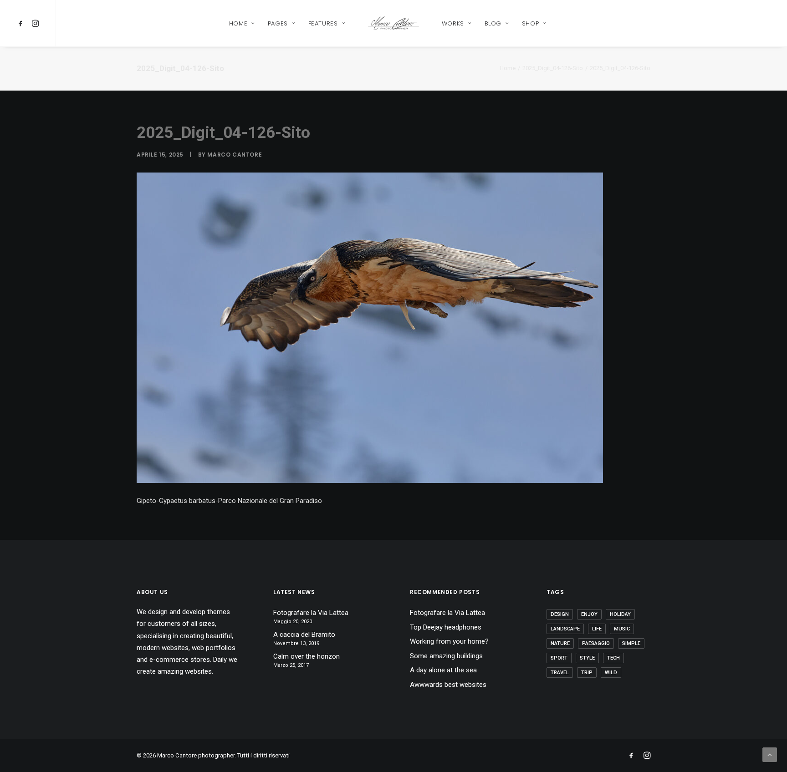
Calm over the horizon (306, 656)
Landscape (565, 629)
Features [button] (323, 23)
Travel (560, 673)
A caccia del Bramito (304, 634)
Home (508, 68)
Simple (631, 643)
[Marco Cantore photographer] (393, 23)
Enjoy (589, 614)
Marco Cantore (234, 154)
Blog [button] (493, 23)
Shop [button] (530, 23)
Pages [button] (278, 23)
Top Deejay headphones (445, 627)
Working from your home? (449, 641)
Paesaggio (596, 643)
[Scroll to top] (769, 754)
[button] (22, 23)
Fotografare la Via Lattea (310, 613)
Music (622, 629)
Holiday (620, 614)
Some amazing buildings (446, 656)
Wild (611, 673)
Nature (560, 643)
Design (560, 614)
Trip (587, 673)
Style (587, 658)
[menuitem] (22, 23)
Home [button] (238, 23)
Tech (613, 658)
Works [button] (453, 23)
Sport (559, 658)
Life (597, 629)
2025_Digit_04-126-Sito (552, 68)
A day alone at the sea (443, 670)
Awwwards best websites (448, 685)
